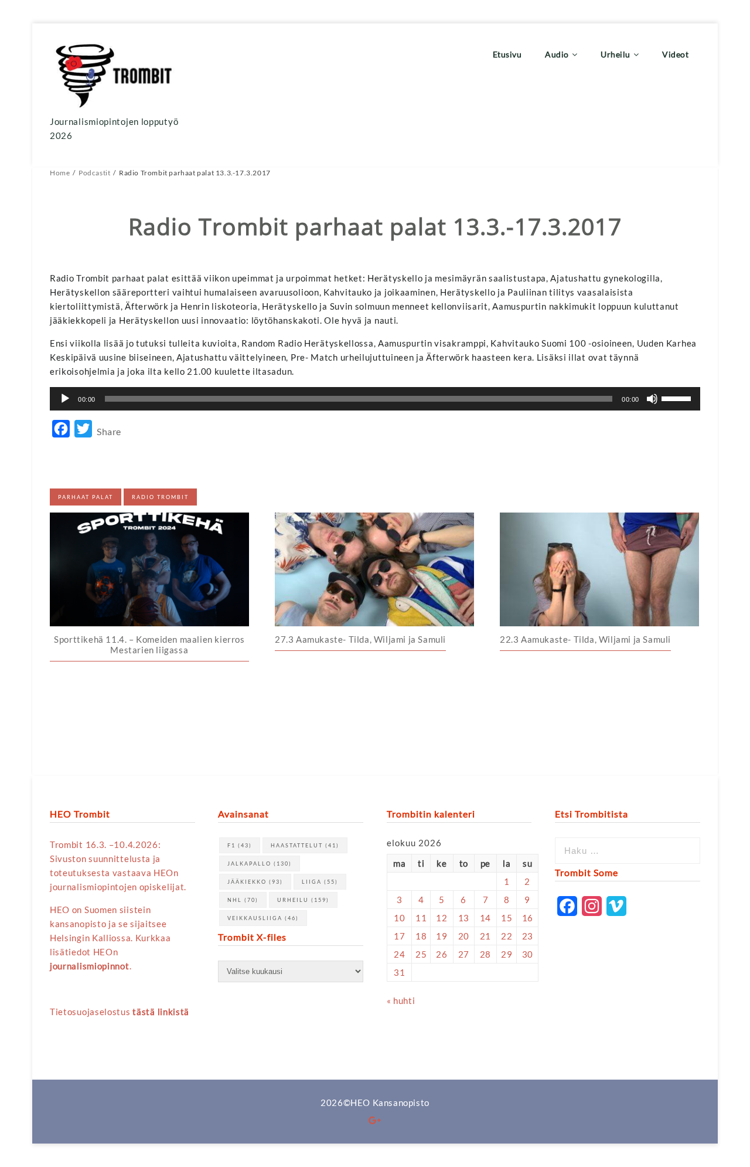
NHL (242, 900)
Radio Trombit (160, 497)
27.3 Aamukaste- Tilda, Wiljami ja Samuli (360, 639)
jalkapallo (259, 863)
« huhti (401, 1000)
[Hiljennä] (652, 399)
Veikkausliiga (263, 918)
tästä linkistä (160, 1011)
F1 (239, 845)
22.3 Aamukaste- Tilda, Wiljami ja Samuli (585, 639)
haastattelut (305, 845)
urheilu (303, 900)
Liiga (320, 881)
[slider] (678, 397)
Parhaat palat (85, 497)
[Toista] (65, 399)
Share (109, 431)
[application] (375, 399)
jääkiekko (255, 881)
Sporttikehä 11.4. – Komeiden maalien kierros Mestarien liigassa (149, 644)
